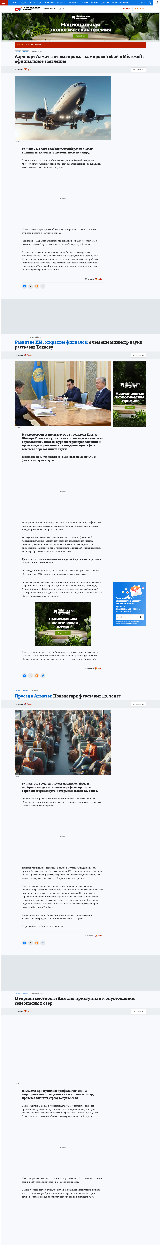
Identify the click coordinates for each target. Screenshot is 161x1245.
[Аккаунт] (157, 2)
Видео (23, 3)
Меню (4, 2)
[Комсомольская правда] (27, 9)
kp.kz (29, 69)
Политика (49, 3)
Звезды (94, 3)
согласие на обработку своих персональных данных (127, 622)
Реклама (126, 9)
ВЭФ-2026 (38, 44)
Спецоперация (35, 3)
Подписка (139, 9)
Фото (14, 3)
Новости (29, 44)
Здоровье (104, 3)
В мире (85, 3)
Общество (61, 3)
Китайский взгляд (120, 3)
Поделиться (139, 69)
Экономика (74, 3)
